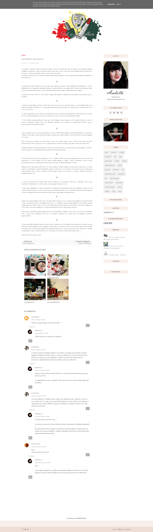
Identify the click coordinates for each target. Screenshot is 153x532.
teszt (113, 191)
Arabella (26, 63)
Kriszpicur (35, 444)
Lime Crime (115, 169)
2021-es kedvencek (53, 302)
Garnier (117, 161)
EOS (115, 156)
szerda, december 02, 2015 (38, 350)
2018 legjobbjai (29, 278)
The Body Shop (109, 182)
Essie (120, 156)
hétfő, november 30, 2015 (38, 319)
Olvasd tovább (116, 134)
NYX (106, 178)
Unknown (35, 317)
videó (119, 191)
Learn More (111, 4)
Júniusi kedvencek (53, 278)
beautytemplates (126, 529)
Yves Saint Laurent (110, 187)
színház (107, 191)
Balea (24, 55)
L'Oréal (119, 165)
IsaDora (124, 161)
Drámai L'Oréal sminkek (116, 130)
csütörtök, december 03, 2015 (43, 462)
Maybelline (121, 174)
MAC (123, 169)
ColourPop (108, 156)
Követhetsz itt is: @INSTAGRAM (76, 518)
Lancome (107, 169)
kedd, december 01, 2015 (41, 333)
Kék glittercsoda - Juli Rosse (117, 255)
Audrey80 (35, 347)
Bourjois (113, 152)
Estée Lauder (108, 161)
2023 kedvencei (29, 302)
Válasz (87, 325)
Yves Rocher (119, 182)
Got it (119, 4)
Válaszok (32, 327)
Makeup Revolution (110, 174)
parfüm (120, 187)
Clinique (121, 152)
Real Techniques (114, 178)
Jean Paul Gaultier (109, 165)
